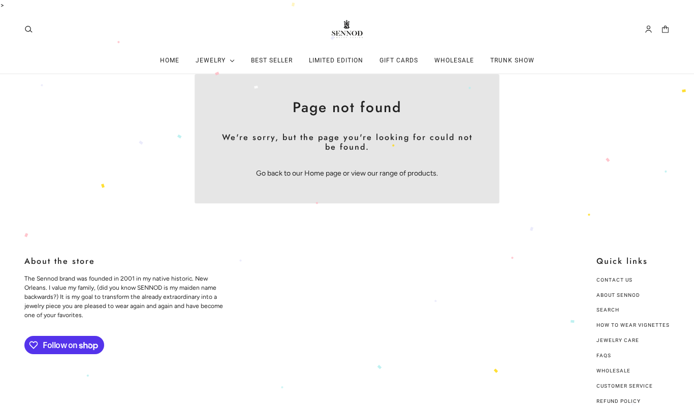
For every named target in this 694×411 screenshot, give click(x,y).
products (421, 173)
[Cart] (665, 29)
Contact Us (614, 280)
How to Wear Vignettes (633, 325)
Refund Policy (618, 401)
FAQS (603, 355)
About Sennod (618, 295)
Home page (322, 173)
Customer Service (624, 386)
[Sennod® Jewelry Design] (347, 29)
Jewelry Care (617, 340)
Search (607, 310)
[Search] (28, 29)
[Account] (648, 29)
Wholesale (613, 370)
